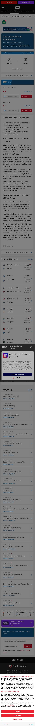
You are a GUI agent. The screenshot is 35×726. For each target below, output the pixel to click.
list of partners (10, 705)
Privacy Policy (5, 724)
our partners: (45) (9, 693)
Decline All (18, 715)
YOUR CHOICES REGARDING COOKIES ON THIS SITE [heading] (17, 677)
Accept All (17, 711)
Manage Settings (17, 719)
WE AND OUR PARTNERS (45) (10, 691)
